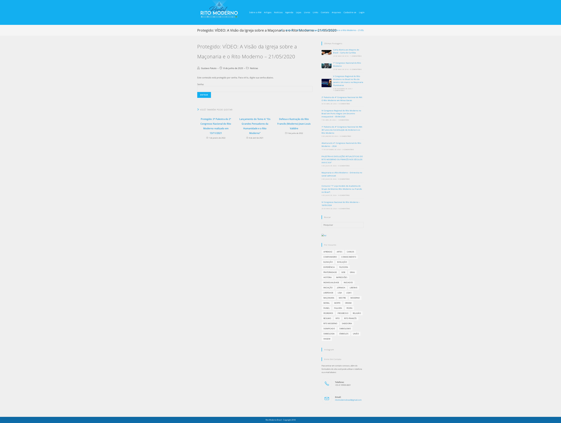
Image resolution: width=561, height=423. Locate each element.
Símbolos (343, 333)
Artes (339, 252)
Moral (326, 303)
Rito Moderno (330, 323)
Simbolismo (345, 328)
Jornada (341, 287)
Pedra (349, 308)
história (327, 277)
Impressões (341, 277)
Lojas (349, 293)
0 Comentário (355, 69)
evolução (342, 262)
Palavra (338, 308)
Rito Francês (350, 318)
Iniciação (328, 287)
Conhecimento (348, 257)
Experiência (329, 267)
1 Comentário (355, 56)
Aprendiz (327, 252)
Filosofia (343, 267)
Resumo (327, 318)
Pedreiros (328, 313)
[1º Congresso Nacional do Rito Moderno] (326, 65)
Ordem (348, 303)
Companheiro (330, 257)
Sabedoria (347, 323)
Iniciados (348, 282)
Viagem (326, 339)
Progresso (343, 313)
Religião (357, 313)
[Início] (281, 30)
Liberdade (328, 293)
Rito (338, 318)
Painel (326, 308)
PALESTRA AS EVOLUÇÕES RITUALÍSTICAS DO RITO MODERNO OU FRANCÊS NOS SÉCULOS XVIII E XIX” (342, 159)
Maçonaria (328, 298)
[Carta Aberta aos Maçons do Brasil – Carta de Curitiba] (326, 52)
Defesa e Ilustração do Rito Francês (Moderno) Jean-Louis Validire (294, 123)
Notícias (254, 68)
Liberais (353, 287)
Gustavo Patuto (209, 68)
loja (340, 293)
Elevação (328, 262)
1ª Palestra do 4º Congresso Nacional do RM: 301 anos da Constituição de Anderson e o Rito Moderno (342, 129)
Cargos (350, 252)
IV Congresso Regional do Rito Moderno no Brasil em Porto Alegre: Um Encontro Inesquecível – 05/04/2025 (341, 113)
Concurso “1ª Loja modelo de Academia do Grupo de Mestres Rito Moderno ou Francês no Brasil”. (342, 189)
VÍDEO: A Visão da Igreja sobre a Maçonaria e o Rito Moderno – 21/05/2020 (332, 30)
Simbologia (329, 333)
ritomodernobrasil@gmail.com (348, 400)
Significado (329, 328)
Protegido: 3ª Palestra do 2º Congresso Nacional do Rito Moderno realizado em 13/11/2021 (215, 126)
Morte (337, 303)
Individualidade (331, 282)
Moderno (355, 298)
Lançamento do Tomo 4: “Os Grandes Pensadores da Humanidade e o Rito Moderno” (254, 126)
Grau (352, 272)
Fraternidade (330, 272)
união (356, 333)
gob (343, 272)
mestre (342, 298)
